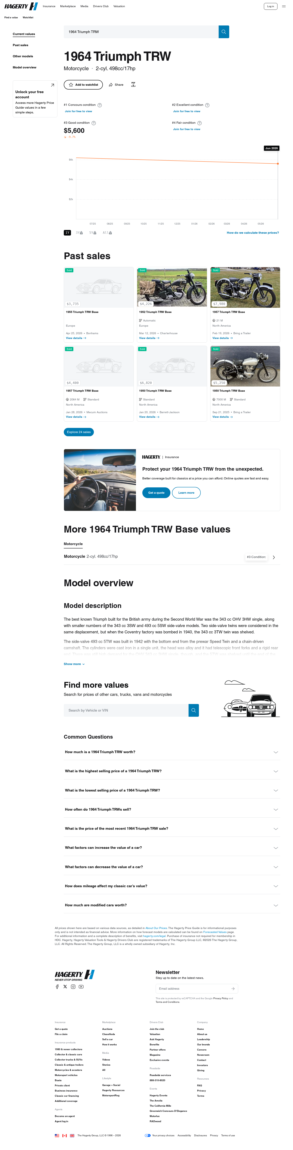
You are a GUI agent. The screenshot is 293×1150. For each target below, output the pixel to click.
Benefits (154, 1044)
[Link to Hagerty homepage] (75, 975)
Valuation (155, 1034)
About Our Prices (156, 928)
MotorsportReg (110, 1095)
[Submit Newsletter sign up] (233, 988)
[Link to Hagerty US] (57, 1135)
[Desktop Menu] (283, 6)
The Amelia (156, 1100)
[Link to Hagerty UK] (72, 1135)
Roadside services (160, 1075)
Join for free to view (78, 111)
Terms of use (228, 1135)
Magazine (155, 1055)
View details (74, 338)
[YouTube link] (81, 987)
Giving (200, 1070)
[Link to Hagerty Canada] (64, 1135)
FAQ (199, 1085)
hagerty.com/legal (154, 936)
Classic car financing (67, 1095)
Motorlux (155, 1116)
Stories (106, 1064)
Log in (270, 6)
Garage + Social (111, 1085)
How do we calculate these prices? (253, 232)
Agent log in (61, 1121)
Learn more (186, 492)
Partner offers (158, 1049)
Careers (201, 1049)
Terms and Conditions (167, 1002)
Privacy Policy (220, 998)
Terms (200, 1095)
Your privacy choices (163, 1135)
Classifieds (108, 1034)
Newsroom (203, 1055)
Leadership (203, 1039)
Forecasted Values (215, 932)
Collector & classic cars (68, 1054)
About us (202, 1034)
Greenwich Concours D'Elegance (168, 1111)
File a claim (61, 1034)
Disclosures (200, 1135)
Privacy (201, 1090)
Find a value (11, 17)
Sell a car (107, 1039)
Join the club (157, 1029)
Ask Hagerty (157, 1039)
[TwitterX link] (65, 987)
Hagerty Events (158, 1095)
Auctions (107, 1029)
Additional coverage (66, 1101)
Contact (201, 1060)
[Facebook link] (57, 987)
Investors (202, 1065)
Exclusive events (159, 1060)
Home (200, 1029)
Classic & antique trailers (69, 1064)
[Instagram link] (73, 987)
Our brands (203, 1044)
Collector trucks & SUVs (69, 1059)
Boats (58, 1080)
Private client (62, 1085)
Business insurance (66, 1090)
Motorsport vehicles (66, 1075)
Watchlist (28, 17)
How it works (109, 1044)
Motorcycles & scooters (68, 1070)
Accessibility (184, 1135)
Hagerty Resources (113, 1090)
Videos (106, 1059)
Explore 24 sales (79, 432)
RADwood (155, 1121)
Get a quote (156, 492)
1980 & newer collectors (68, 1049)
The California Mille (160, 1105)
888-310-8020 (157, 1080)
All (103, 1070)
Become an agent (65, 1116)
